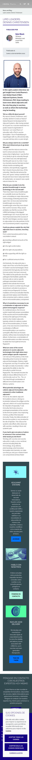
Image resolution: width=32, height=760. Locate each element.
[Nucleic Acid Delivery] (16, 611)
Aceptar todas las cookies (16, 738)
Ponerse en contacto (16, 595)
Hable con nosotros (16, 566)
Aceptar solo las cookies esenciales (16, 747)
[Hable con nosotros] (16, 554)
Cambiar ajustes (16, 753)
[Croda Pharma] (9, 4)
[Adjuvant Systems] (16, 472)
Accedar (16, 539)
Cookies (8, 731)
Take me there (16, 659)
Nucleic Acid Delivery (16, 623)
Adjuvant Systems (16, 484)
